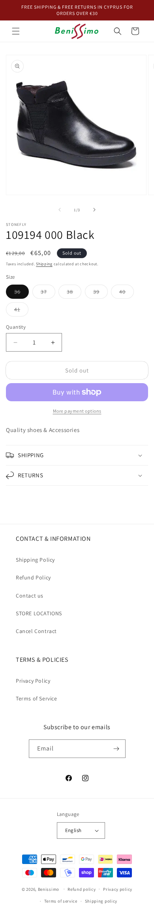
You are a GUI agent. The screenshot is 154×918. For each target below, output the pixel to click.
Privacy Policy (33, 680)
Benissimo (48, 889)
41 (21, 311)
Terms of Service (36, 698)
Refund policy (82, 889)
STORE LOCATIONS (39, 613)
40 (126, 293)
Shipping (44, 263)
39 (100, 293)
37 (48, 293)
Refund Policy (33, 577)
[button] (15, 31)
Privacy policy (117, 889)
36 (21, 293)
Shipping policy (101, 901)
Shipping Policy (35, 559)
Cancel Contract (36, 631)
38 (74, 293)
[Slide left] (59, 209)
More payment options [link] (77, 411)
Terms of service (60, 901)
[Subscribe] (116, 748)
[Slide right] (94, 209)
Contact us (29, 595)
